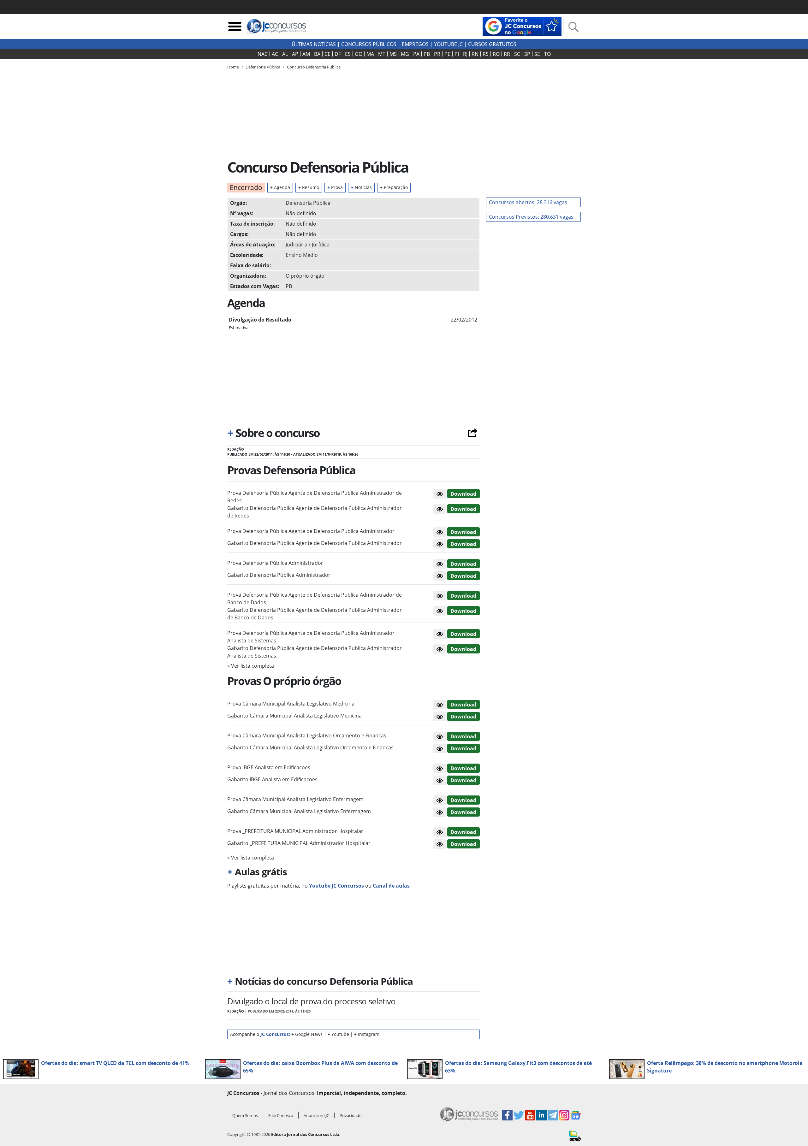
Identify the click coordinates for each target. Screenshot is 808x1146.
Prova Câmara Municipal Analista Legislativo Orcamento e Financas (306, 735)
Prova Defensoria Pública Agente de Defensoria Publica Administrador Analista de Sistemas (311, 636)
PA (416, 53)
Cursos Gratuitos (492, 44)
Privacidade (350, 1115)
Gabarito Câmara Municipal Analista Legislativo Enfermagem (299, 811)
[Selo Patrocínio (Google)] (522, 25)
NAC (263, 53)
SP (527, 53)
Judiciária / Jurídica (308, 244)
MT (381, 53)
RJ (465, 53)
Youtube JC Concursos (336, 885)
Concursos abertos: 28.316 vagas (528, 202)
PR (437, 53)
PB (427, 53)
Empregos (415, 44)
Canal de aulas (391, 885)
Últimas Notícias (314, 44)
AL (285, 53)
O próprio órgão (305, 275)
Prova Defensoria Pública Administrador (275, 562)
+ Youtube (338, 1034)
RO (496, 53)
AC (275, 53)
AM (306, 53)
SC (517, 53)
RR (507, 53)
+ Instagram (366, 1034)
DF (338, 53)
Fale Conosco (280, 1115)
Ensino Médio (302, 254)
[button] (439, 494)
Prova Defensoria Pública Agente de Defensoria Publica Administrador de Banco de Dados (314, 598)
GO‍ (358, 53)
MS (393, 53)
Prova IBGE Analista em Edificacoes (268, 767)
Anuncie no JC (316, 1115)
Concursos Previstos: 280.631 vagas (531, 216)
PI (456, 53)
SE (537, 53)
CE (327, 53)
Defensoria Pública (308, 202)
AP (295, 53)
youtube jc (448, 44)
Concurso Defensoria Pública (314, 67)
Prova (335, 187)
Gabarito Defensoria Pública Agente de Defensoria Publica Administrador (314, 543)
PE (447, 53)
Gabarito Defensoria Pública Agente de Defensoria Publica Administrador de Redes (314, 512)
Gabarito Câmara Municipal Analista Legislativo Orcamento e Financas (310, 747)
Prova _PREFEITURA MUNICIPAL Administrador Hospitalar (295, 831)
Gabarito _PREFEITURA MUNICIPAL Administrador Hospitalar (299, 843)
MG (405, 53)
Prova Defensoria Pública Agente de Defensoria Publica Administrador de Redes (314, 496)
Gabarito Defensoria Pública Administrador (278, 574)
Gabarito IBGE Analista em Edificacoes (272, 779)
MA (370, 53)
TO (547, 53)
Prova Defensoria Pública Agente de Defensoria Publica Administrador (311, 531)
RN (475, 53)
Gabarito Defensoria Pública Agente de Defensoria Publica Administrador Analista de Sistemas (314, 652)
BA (317, 53)
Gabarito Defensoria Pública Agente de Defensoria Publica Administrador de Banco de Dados (314, 613)
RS (486, 53)
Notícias (361, 187)
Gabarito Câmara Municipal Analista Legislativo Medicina (294, 715)
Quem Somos (245, 1115)
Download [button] (463, 493)
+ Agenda (280, 187)
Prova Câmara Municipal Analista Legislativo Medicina (290, 703)
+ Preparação (394, 187)
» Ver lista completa (250, 665)
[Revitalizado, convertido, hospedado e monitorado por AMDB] (575, 1135)
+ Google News (307, 1034)
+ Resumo (308, 187)
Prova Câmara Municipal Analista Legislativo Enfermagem (295, 799)
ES (348, 53)
